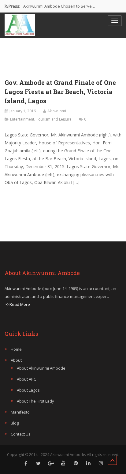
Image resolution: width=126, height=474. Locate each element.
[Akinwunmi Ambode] (20, 25)
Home (16, 349)
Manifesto (20, 412)
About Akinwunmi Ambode (41, 368)
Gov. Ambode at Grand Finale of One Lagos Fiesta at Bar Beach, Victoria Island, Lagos (60, 91)
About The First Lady (35, 401)
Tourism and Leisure (54, 119)
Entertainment (22, 119)
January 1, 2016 (22, 111)
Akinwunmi (56, 111)
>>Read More (17, 304)
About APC (26, 379)
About (16, 360)
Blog (15, 423)
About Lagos (28, 390)
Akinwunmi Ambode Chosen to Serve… (59, 6)
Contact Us (21, 434)
